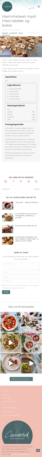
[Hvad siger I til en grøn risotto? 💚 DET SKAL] (31, 363)
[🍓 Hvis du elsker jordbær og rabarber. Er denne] (10, 363)
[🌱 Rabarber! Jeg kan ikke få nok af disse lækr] (31, 343)
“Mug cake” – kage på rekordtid (26, 202)
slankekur (13, 33)
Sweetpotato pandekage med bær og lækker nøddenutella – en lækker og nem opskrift (27, 239)
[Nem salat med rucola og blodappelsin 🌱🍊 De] (10, 343)
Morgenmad (6, 30)
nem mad (5, 33)
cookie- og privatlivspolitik (20, 454)
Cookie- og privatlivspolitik (10, 415)
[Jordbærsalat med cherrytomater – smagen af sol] (10, 322)
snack (21, 33)
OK (38, 450)
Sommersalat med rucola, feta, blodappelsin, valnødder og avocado (26, 215)
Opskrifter (15, 30)
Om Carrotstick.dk (8, 412)
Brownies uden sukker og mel (26, 226)
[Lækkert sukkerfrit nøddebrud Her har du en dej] (31, 322)
